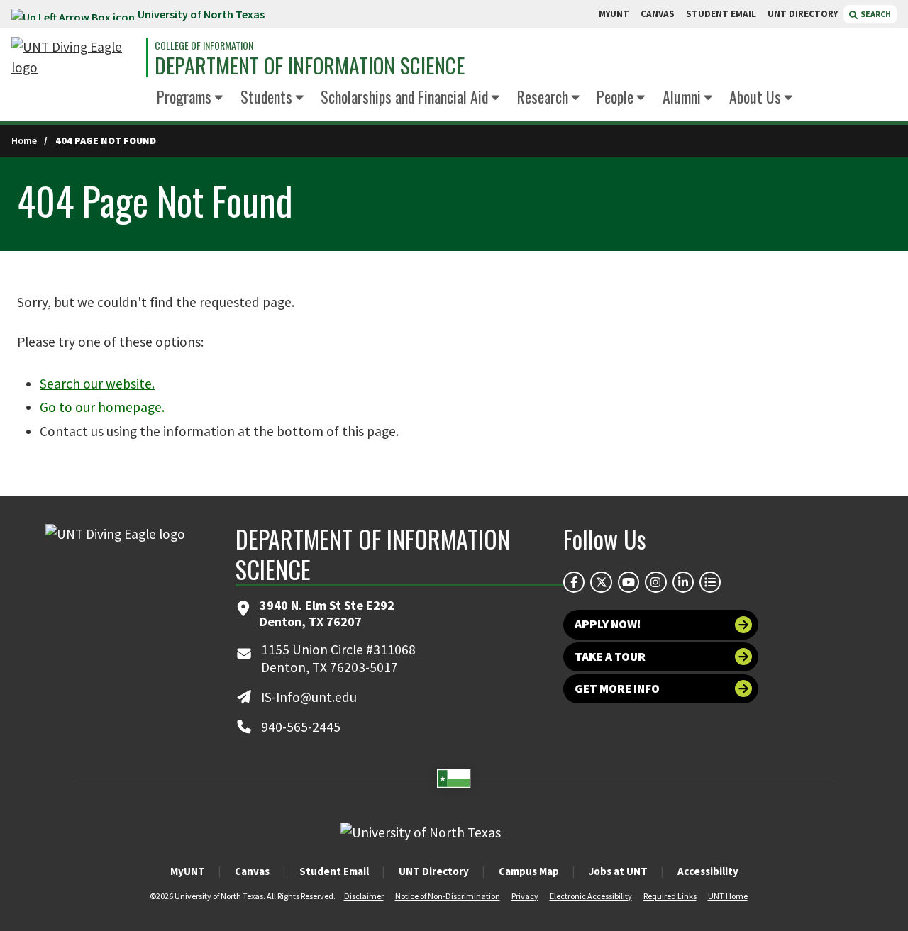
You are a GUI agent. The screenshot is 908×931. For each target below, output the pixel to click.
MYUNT (614, 14)
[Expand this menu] (218, 98)
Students (266, 96)
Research (542, 96)
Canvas (252, 871)
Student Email (334, 871)
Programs (184, 96)
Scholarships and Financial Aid (404, 96)
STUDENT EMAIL (721, 14)
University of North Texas (201, 14)
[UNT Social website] (710, 582)
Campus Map (529, 871)
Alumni (682, 96)
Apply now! (608, 624)
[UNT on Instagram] (655, 582)
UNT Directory (434, 871)
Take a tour (610, 656)
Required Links (670, 896)
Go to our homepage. (102, 407)
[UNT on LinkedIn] (683, 582)
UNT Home (728, 896)
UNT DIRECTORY (803, 14)
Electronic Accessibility (591, 896)
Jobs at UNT (618, 871)
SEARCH (875, 14)
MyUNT (187, 871)
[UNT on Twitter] (600, 582)
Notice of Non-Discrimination (447, 896)
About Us (755, 96)
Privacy (524, 896)
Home (24, 140)
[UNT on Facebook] (574, 582)
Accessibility (707, 871)
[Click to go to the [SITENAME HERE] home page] (75, 57)
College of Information (204, 45)
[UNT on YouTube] (628, 582)
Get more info (617, 688)
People (615, 96)
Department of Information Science (310, 66)
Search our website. (97, 383)
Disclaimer (364, 896)
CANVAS (658, 14)
